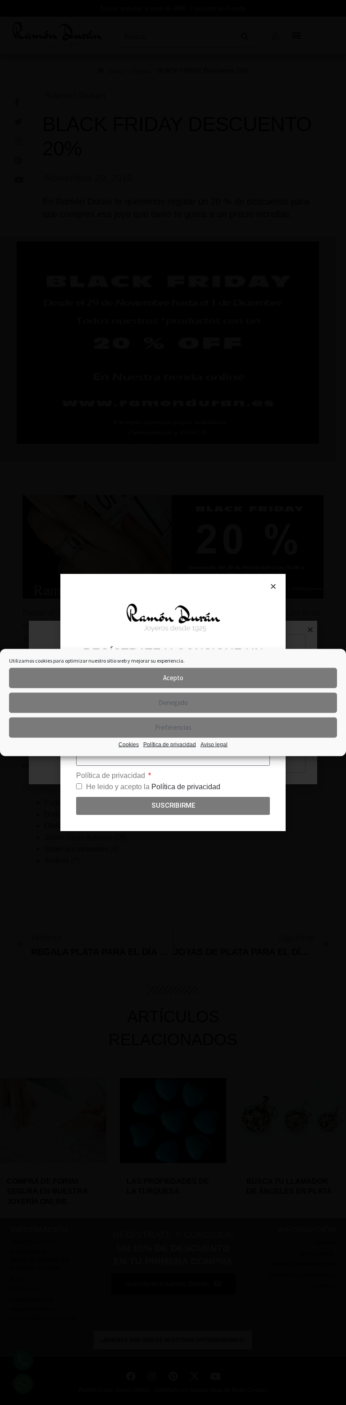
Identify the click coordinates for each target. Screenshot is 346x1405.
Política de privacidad (169, 744)
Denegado (173, 702)
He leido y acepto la (153, 787)
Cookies (128, 744)
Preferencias (173, 727)
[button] (273, 586)
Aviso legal (214, 744)
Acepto (173, 677)
